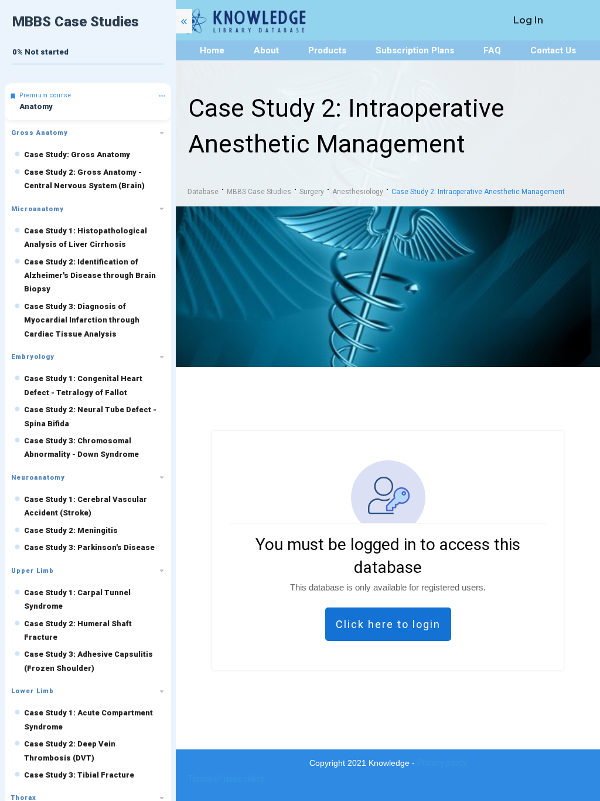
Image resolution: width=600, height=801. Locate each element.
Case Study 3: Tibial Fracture (79, 775)
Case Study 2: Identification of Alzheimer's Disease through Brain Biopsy (90, 275)
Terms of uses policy (226, 778)
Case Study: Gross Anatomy (77, 154)
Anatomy (36, 106)
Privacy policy (442, 763)
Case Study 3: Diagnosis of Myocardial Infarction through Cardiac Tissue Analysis (81, 320)
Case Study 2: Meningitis (71, 530)
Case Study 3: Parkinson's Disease (89, 547)
